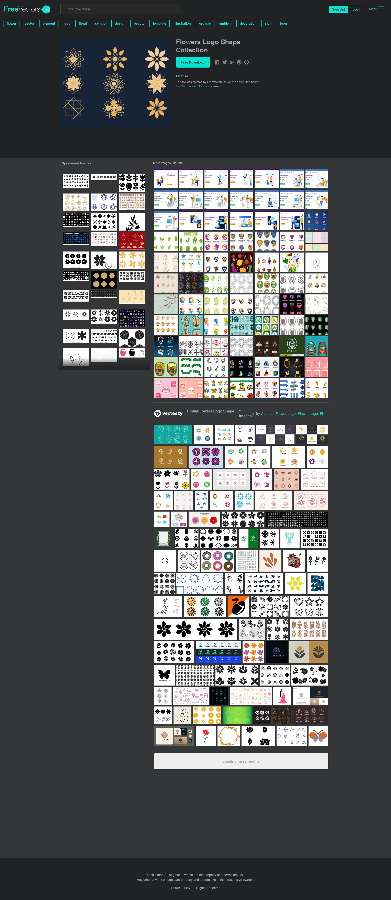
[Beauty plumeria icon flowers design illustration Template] (221, 500)
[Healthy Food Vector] (241, 262)
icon (283, 23)
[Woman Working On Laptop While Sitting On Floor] (267, 199)
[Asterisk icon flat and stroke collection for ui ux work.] (76, 338)
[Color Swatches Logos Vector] (191, 304)
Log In (357, 9)
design (120, 23)
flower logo (308, 413)
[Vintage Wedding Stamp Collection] (316, 367)
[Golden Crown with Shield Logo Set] (292, 367)
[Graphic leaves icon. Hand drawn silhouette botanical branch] (132, 222)
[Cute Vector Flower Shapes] (241, 283)
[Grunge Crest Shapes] (292, 325)
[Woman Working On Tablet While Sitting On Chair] (241, 199)
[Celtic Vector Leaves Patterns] (316, 241)
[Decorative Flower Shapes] (267, 304)
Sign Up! (338, 9)
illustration (183, 23)
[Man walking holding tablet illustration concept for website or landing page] (216, 178)
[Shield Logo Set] (216, 241)
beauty (139, 23)
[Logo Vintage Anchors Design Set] (191, 325)
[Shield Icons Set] (316, 325)
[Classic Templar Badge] (191, 346)
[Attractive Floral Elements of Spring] (216, 304)
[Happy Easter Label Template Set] (316, 283)
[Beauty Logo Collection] (166, 262)
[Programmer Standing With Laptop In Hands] (191, 199)
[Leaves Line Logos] (191, 283)
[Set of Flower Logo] (166, 283)
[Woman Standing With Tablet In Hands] (292, 199)
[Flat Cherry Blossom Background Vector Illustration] (166, 304)
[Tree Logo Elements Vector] (292, 346)
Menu (373, 9)
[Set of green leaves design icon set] (267, 325)
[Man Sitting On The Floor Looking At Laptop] (316, 178)
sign (268, 23)
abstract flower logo (278, 413)
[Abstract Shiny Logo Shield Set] (216, 262)
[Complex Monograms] (241, 325)
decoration (248, 23)
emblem (225, 23)
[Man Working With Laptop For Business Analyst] (166, 199)
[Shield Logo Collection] (166, 346)
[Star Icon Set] (216, 388)
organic (205, 23)
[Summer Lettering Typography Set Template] (216, 346)
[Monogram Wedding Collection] (316, 304)
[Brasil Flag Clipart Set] (191, 367)
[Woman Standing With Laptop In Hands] (166, 220)
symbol (101, 23)
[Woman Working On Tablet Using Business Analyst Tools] (216, 199)
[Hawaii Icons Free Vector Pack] (241, 388)
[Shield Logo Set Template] (216, 325)
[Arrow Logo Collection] (216, 367)
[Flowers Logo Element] (316, 220)
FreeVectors (27, 9)
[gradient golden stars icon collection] (166, 325)
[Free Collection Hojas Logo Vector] (166, 241)
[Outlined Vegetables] (267, 262)
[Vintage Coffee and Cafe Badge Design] (267, 346)
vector (29, 23)
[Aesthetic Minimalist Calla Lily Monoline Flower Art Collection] (132, 299)
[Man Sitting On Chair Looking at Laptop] (292, 178)
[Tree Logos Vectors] (216, 283)
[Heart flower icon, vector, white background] (76, 357)
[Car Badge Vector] (316, 346)
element (49, 23)
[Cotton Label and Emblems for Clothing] (267, 283)
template (159, 23)
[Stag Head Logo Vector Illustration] (316, 262)
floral (83, 23)
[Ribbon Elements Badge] (292, 388)
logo (67, 23)
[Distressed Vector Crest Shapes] (292, 283)
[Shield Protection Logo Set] (267, 388)
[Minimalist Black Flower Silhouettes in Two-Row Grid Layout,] (76, 260)
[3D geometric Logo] (241, 367)
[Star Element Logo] (191, 262)
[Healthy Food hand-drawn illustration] (292, 262)
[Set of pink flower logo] (231, 479)
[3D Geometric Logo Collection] (267, 367)
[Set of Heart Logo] (292, 304)
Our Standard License (195, 86)
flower (11, 23)
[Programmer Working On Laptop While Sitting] (316, 199)
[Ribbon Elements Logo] (316, 388)
